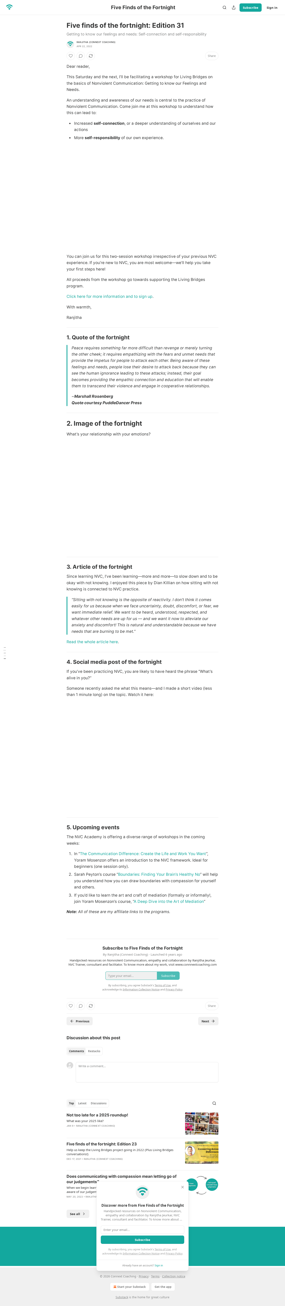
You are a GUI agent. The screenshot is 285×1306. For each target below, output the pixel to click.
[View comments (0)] (81, 56)
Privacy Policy (174, 1253)
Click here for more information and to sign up (110, 296)
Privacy (144, 1276)
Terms (155, 1276)
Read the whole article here (92, 641)
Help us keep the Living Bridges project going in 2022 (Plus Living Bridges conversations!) (120, 1152)
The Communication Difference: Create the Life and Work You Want (143, 853)
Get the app (163, 1287)
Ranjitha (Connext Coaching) (96, 42)
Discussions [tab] (98, 1103)
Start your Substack (131, 1287)
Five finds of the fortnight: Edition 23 (102, 1144)
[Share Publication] (234, 7)
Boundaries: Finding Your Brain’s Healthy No (159, 874)
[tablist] (85, 1051)
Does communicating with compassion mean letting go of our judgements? (122, 1179)
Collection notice (173, 1276)
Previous (82, 1021)
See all (75, 1214)
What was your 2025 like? (85, 1121)
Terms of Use (163, 1249)
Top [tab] (71, 1103)
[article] (142, 1123)
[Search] (224, 7)
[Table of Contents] (5, 653)
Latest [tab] (82, 1103)
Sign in (272, 7)
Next (205, 1021)
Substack (122, 1297)
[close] (182, 1187)
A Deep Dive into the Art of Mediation (169, 901)
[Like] (71, 56)
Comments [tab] (76, 1051)
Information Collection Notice (141, 1253)
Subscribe (250, 7)
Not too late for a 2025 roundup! (97, 1115)
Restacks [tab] (94, 1051)
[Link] (60, 337)
